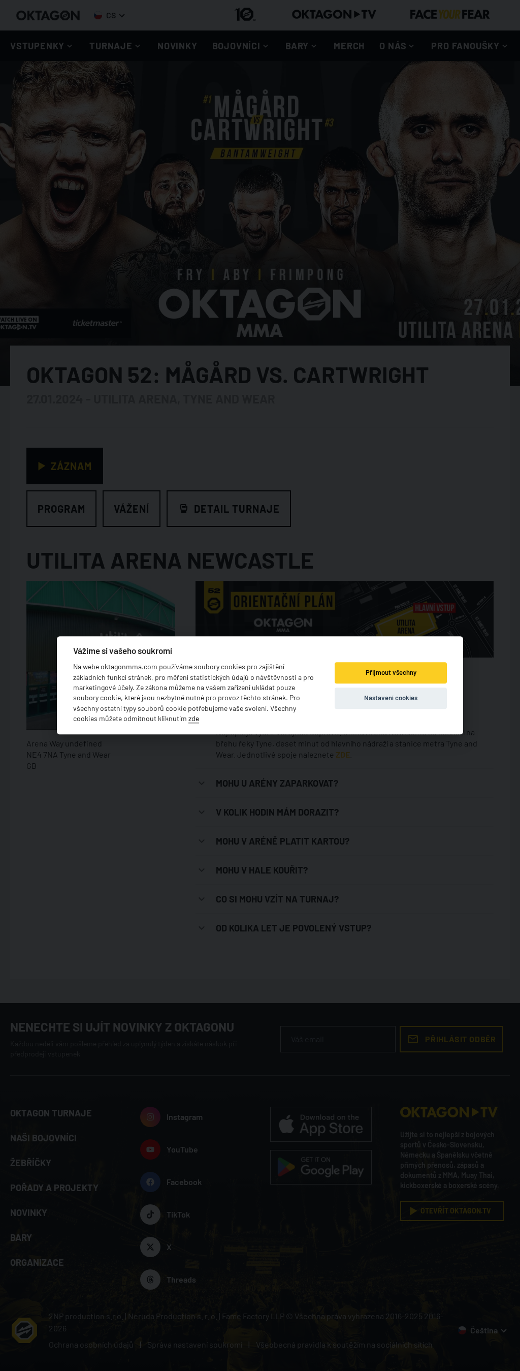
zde (193, 718)
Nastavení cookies (390, 698)
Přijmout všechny (391, 672)
